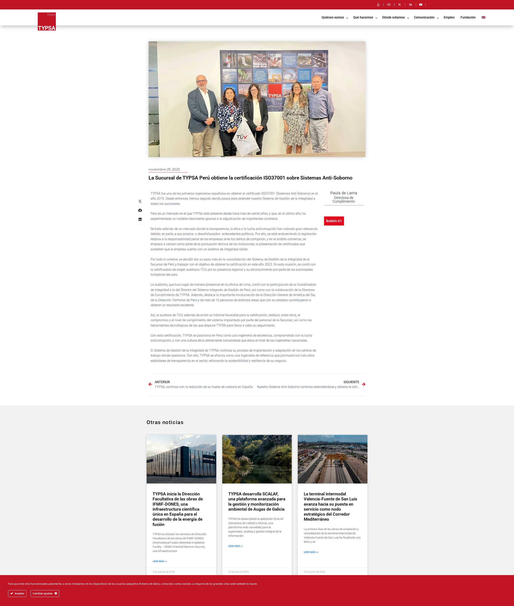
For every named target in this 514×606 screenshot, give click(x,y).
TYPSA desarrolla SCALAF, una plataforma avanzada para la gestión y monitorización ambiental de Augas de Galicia (256, 502)
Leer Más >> (160, 561)
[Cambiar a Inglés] (483, 17)
